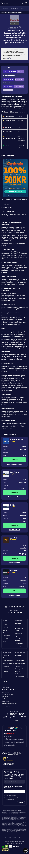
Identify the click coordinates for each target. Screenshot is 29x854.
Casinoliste (18, 623)
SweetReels (6, 632)
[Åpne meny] (26, 3)
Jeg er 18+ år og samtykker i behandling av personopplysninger (15, 798)
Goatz (4, 641)
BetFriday (5, 627)
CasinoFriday (6, 635)
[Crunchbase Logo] (14, 689)
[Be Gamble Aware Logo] (10, 731)
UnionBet (5, 630)
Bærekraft (5, 671)
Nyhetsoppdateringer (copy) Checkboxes (13, 787)
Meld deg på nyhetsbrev (11, 795)
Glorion (13, 570)
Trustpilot (4, 681)
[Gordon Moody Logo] (11, 728)
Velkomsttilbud (14, 8)
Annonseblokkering (20, 663)
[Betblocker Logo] (9, 733)
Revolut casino (19, 643)
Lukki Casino (16, 439)
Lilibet (13, 505)
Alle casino (18, 646)
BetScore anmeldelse (14, 497)
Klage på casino (19, 676)
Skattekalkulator (19, 660)
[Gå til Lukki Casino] (6, 441)
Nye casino (18, 626)
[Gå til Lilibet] (6, 507)
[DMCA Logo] (6, 846)
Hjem (2, 12)
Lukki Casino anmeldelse (14, 464)
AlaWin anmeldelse (14, 562)
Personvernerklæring (8, 663)
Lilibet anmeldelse (14, 529)
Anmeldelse (5, 8)
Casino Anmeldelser (10, 12)
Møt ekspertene (7, 669)
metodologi (8, 58)
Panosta (5, 624)
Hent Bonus (14, 460)
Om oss (5, 658)
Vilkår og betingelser (19, 837)
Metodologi (6, 666)
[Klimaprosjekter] (8, 764)
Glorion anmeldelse (14, 595)
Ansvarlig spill (19, 669)
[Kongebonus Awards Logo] (12, 754)
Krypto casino (18, 636)
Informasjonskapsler (8, 660)
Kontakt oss (6, 655)
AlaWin (13, 538)
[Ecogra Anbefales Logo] (10, 846)
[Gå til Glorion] (6, 572)
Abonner (21, 802)
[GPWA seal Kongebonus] (5, 849)
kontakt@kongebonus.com (9, 703)
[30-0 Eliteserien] (25, 850)
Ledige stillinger (19, 655)
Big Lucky (5, 638)
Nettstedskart (8, 837)
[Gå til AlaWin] (6, 540)
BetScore (14, 472)
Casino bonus (18, 633)
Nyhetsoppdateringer (12, 772)
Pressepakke (18, 666)
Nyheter (17, 658)
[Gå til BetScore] (6, 474)
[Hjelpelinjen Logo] (19, 728)
